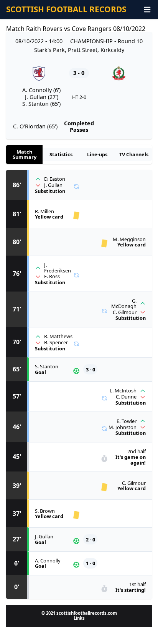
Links (79, 618)
